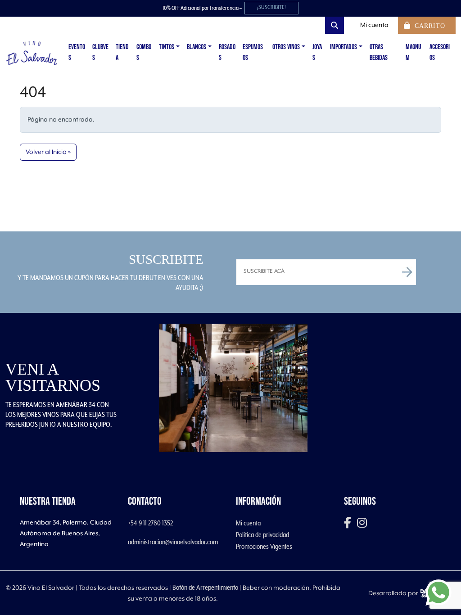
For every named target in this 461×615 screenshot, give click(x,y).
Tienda (122, 52)
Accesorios (439, 52)
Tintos (166, 47)
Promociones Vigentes (264, 547)
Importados (343, 47)
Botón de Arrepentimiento (205, 587)
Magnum (413, 52)
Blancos (196, 47)
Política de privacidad (262, 535)
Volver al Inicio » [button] (48, 152)
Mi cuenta (248, 523)
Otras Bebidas (379, 52)
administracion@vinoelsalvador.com (173, 542)
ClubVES (100, 52)
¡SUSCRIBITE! (271, 7)
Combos (143, 52)
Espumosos (253, 52)
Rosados (227, 52)
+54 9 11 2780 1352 (150, 523)
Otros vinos (286, 47)
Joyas (317, 52)
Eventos (76, 52)
